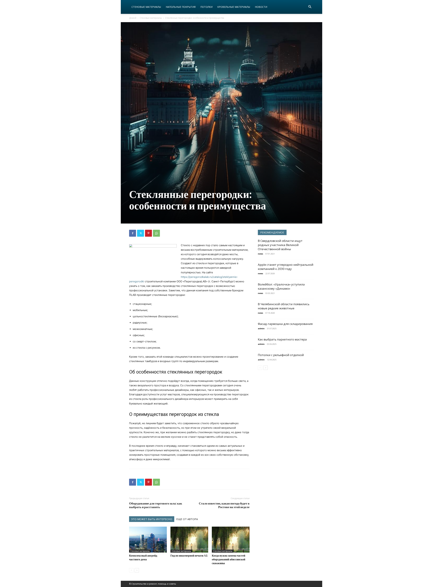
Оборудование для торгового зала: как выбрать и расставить (155, 505)
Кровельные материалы (233, 6)
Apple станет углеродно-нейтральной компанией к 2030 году (285, 267)
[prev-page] (131, 570)
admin (261, 328)
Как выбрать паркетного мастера (282, 339)
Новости (261, 6)
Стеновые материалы (146, 6)
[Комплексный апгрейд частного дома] (148, 540)
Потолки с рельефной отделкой (281, 355)
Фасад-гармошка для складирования (285, 324)
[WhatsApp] (156, 233)
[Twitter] (140, 233)
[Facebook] (132, 233)
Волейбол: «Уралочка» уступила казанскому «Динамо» (281, 286)
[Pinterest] (148, 233)
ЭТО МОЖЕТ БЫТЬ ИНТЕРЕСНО (151, 519)
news (260, 253)
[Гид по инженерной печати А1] (189, 540)
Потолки (206, 6)
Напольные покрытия (181, 6)
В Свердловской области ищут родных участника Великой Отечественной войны (280, 245)
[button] (310, 7)
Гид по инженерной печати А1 (188, 555)
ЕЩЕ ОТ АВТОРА (187, 519)
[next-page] (137, 570)
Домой (132, 17)
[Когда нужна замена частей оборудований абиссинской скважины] (231, 540)
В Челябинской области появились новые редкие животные (283, 306)
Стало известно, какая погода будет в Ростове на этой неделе (224, 505)
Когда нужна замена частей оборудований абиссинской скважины (228, 559)
